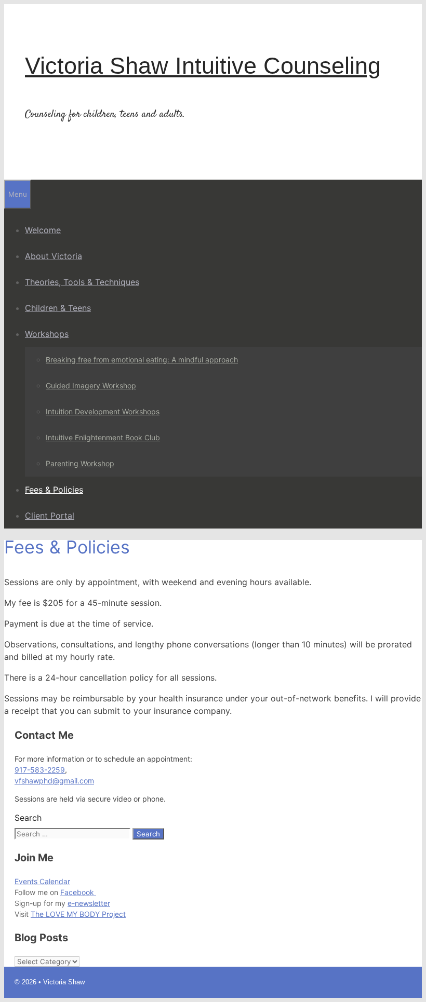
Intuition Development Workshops (102, 411)
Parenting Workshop (80, 463)
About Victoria (53, 256)
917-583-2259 (40, 769)
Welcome (43, 230)
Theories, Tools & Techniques (82, 282)
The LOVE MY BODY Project (78, 914)
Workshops (47, 334)
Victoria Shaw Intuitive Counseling (203, 65)
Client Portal (49, 515)
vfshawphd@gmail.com (54, 780)
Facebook (78, 892)
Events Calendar (42, 881)
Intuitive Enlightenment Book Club (103, 437)
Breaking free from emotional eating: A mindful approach (142, 359)
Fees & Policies (54, 489)
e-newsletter (89, 903)
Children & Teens (58, 308)
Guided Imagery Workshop (91, 385)
